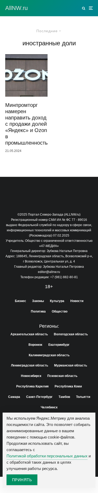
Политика (38, 311)
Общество (59, 311)
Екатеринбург (59, 345)
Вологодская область (71, 334)
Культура (57, 301)
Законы (38, 301)
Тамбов (64, 397)
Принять (22, 480)
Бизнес (20, 301)
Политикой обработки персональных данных (47, 456)
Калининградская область (49, 355)
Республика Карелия (32, 386)
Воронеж (35, 345)
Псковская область (62, 376)
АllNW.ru (16, 8)
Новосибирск (31, 376)
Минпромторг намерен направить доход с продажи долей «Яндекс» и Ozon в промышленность (26, 124)
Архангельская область (29, 334)
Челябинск (49, 407)
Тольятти (83, 397)
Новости (76, 301)
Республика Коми (68, 386)
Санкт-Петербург (39, 397)
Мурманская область (70, 365)
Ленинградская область (29, 365)
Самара (14, 397)
